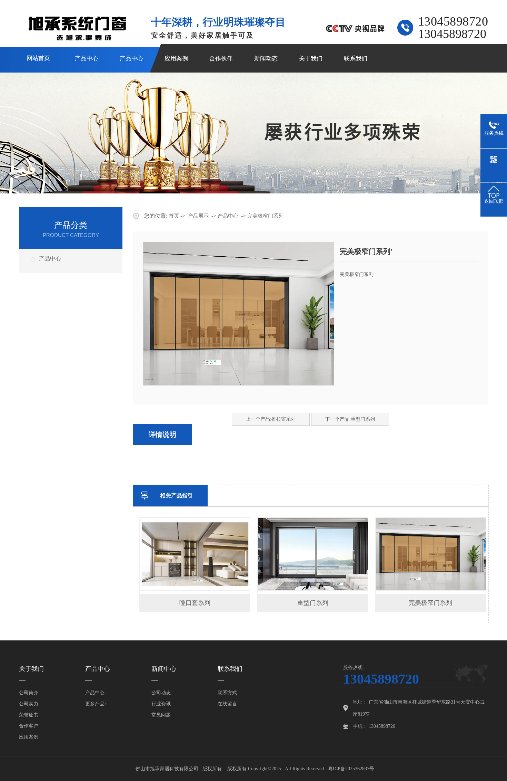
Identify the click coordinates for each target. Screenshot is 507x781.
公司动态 (161, 692)
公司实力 (28, 703)
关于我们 (310, 58)
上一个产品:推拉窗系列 (271, 419)
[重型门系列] (313, 589)
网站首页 (38, 58)
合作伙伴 (221, 58)
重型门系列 (312, 602)
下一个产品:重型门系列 (350, 419)
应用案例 (176, 58)
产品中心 (86, 58)
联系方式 (227, 692)
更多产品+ (96, 703)
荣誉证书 (28, 714)
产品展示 (198, 216)
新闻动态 (266, 58)
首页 (174, 216)
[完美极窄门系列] (431, 589)
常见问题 (161, 714)
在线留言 (227, 703)
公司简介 (28, 692)
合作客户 (28, 725)
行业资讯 (161, 703)
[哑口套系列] (195, 589)
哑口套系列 (194, 602)
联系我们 (355, 58)
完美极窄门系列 (265, 216)
